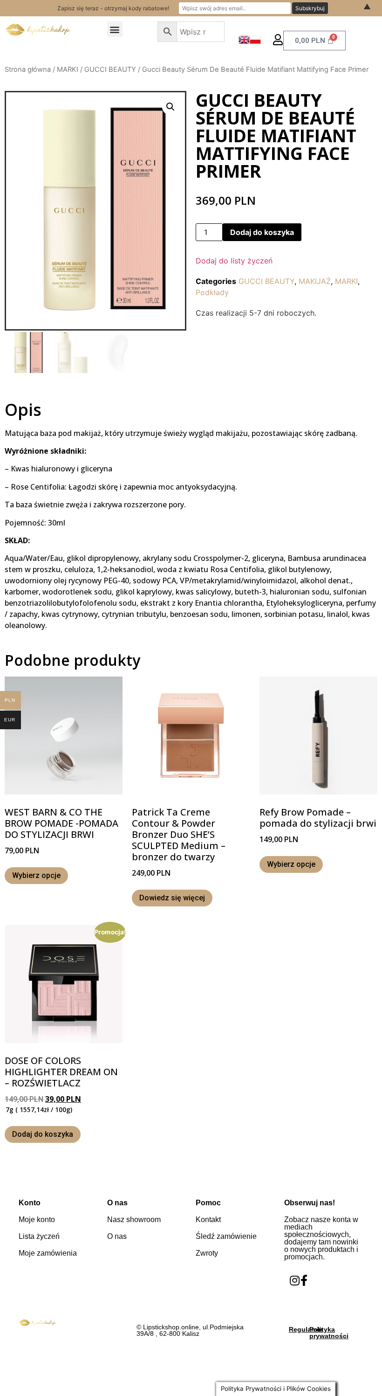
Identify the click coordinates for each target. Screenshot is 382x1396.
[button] (115, 29)
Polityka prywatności (328, 1333)
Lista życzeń (39, 1236)
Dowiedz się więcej (172, 897)
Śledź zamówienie (226, 1236)
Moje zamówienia (48, 1253)
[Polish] (255, 42)
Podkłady (212, 292)
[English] (244, 42)
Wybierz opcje (36, 875)
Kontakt (208, 1219)
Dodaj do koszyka (262, 232)
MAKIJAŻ (315, 281)
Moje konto (37, 1219)
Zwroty (207, 1253)
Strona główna (28, 69)
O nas (117, 1236)
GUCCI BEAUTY (110, 69)
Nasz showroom (134, 1219)
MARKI (67, 69)
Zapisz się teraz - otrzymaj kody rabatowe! (113, 8)
